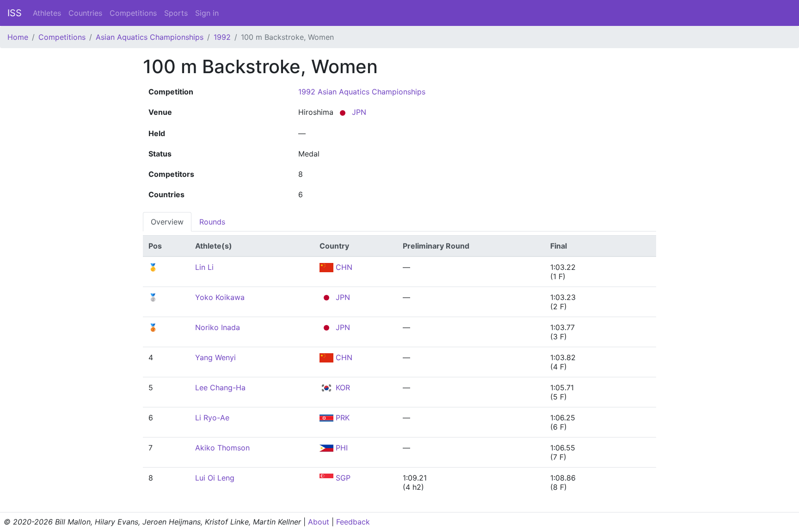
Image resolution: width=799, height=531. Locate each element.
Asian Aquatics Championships (149, 37)
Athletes (47, 13)
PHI (340, 447)
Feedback (353, 521)
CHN (342, 267)
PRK (341, 417)
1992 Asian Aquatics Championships (361, 91)
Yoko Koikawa (220, 297)
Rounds (212, 221)
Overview (167, 221)
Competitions (133, 13)
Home (17, 37)
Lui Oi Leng (214, 477)
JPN (358, 112)
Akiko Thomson (222, 447)
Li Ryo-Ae (212, 417)
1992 (222, 37)
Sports (176, 13)
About (318, 521)
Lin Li (204, 267)
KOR (341, 387)
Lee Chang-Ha (220, 387)
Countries (85, 13)
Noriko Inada (217, 327)
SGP (341, 477)
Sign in (207, 13)
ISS (14, 13)
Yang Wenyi (215, 357)
